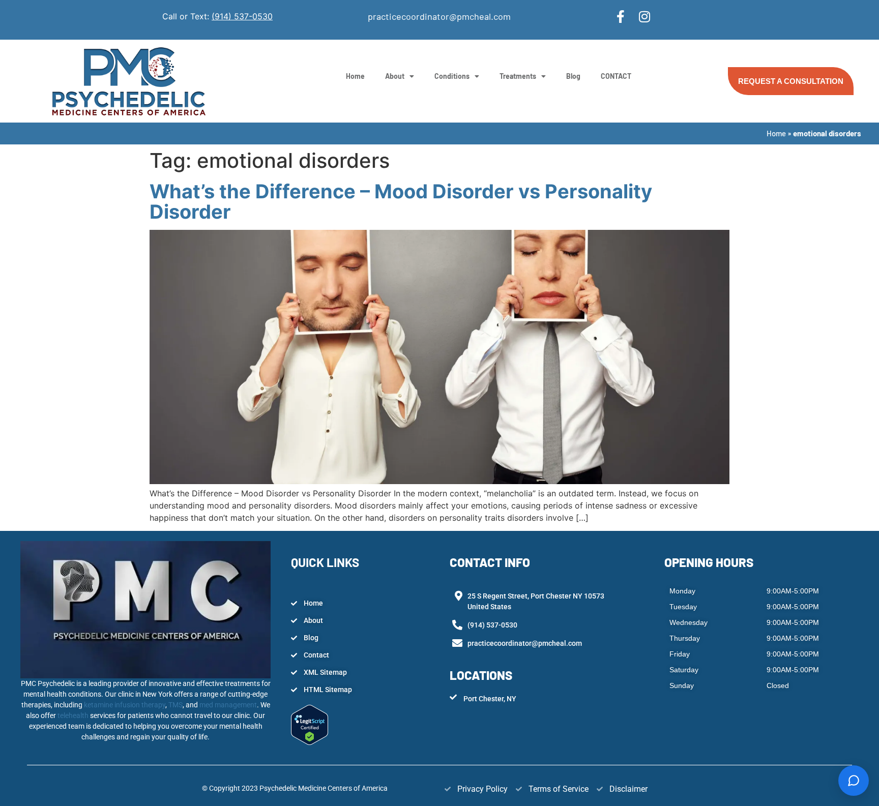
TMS (175, 705)
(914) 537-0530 (242, 16)
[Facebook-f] (620, 16)
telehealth (73, 715)
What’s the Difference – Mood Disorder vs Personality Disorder (401, 201)
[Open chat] (853, 780)
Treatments (518, 76)
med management (227, 705)
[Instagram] (644, 16)
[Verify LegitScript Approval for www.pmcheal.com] (309, 742)
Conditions (452, 76)
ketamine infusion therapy (124, 705)
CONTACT (616, 76)
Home (355, 76)
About (394, 76)
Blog (573, 76)
